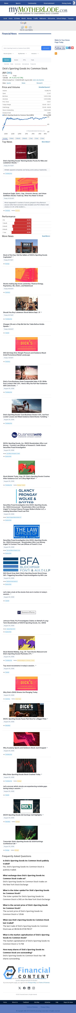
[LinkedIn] (29, 988)
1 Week (11, 138)
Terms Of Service (44, 982)
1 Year (31, 138)
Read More (45, 236)
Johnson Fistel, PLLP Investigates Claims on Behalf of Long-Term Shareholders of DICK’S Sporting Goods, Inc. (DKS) (26, 622)
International (25, 64)
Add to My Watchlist (38, 80)
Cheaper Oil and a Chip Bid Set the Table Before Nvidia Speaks (23, 325)
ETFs (24, 60)
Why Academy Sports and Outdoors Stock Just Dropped (25, 748)
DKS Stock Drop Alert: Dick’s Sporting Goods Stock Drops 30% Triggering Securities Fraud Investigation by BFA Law (25, 574)
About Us (15, 1002)
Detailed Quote (44, 87)
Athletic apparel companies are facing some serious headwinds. (25, 170)
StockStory (7, 210)
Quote (9, 83)
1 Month (18, 138)
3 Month (24, 138)
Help (57, 1002)
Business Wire (8, 456)
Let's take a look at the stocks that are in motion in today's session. (25, 593)
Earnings (19, 485)
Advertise (47, 1002)
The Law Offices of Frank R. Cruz (13, 550)
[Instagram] (34, 988)
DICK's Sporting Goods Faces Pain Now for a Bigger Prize (25, 719)
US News (17, 18)
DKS (9, 72)
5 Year (42, 138)
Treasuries (33, 64)
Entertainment (49, 3)
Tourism (71, 18)
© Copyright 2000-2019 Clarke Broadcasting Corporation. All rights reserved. (38, 1011)
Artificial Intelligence (22, 660)
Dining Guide (66, 3)
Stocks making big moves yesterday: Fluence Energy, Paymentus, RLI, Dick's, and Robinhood (23, 285)
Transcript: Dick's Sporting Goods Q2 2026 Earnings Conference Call (23, 842)
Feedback (26, 1002)
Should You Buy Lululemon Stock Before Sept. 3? (22, 312)
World (23, 18)
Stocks (16, 60)
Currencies (17, 64)
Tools (32, 60)
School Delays (61, 18)
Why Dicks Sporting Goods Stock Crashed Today (22, 774)
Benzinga (7, 263)
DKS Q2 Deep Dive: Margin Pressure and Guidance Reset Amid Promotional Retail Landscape (24, 354)
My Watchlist (21, 53)
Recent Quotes (7, 53)
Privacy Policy (32, 982)
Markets (6, 60)
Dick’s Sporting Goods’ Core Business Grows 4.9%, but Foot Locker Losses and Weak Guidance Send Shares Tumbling (26, 416)
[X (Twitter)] (20, 988)
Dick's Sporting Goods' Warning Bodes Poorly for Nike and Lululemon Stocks (25, 162)
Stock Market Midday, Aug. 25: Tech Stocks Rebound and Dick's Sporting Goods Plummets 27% (25, 653)
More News (45, 142)
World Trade (18, 698)
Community (32, 3)
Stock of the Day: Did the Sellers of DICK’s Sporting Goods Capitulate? (25, 256)
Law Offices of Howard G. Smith (13, 453)
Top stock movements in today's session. (19, 666)
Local (5, 18)
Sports (18, 3)
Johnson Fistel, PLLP (11, 629)
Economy (17, 210)
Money (29, 18)
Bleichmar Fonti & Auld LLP (12, 581)
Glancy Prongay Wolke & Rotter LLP (14, 517)
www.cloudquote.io (40, 978)
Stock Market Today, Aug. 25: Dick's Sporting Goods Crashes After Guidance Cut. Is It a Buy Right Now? (26, 477)
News (6, 3)
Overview (6, 64)
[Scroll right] (74, 3)
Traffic (35, 18)
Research (40, 83)
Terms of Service (32, 1007)
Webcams (42, 18)
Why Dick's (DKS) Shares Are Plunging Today (20, 692)
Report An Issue (68, 1002)
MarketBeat (7, 725)
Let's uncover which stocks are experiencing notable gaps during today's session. (25, 787)
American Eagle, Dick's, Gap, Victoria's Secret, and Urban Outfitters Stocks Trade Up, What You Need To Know (24, 194)
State (10, 18)
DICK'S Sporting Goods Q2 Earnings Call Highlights (23, 815)
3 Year (36, 138)
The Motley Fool (8, 173)
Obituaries (51, 18)
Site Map (36, 1002)
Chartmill (7, 332)
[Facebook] (24, 988)
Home (5, 1002)
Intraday (5, 138)
